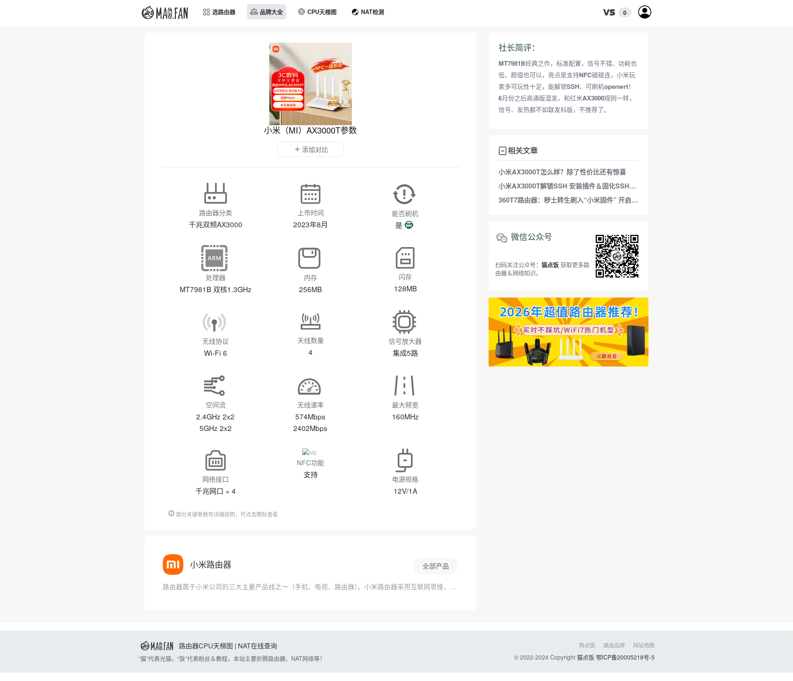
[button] (615, 12)
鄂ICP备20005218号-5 (625, 657)
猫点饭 (585, 657)
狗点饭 (587, 645)
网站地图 (644, 645)
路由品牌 (614, 645)
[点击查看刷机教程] (408, 225)
